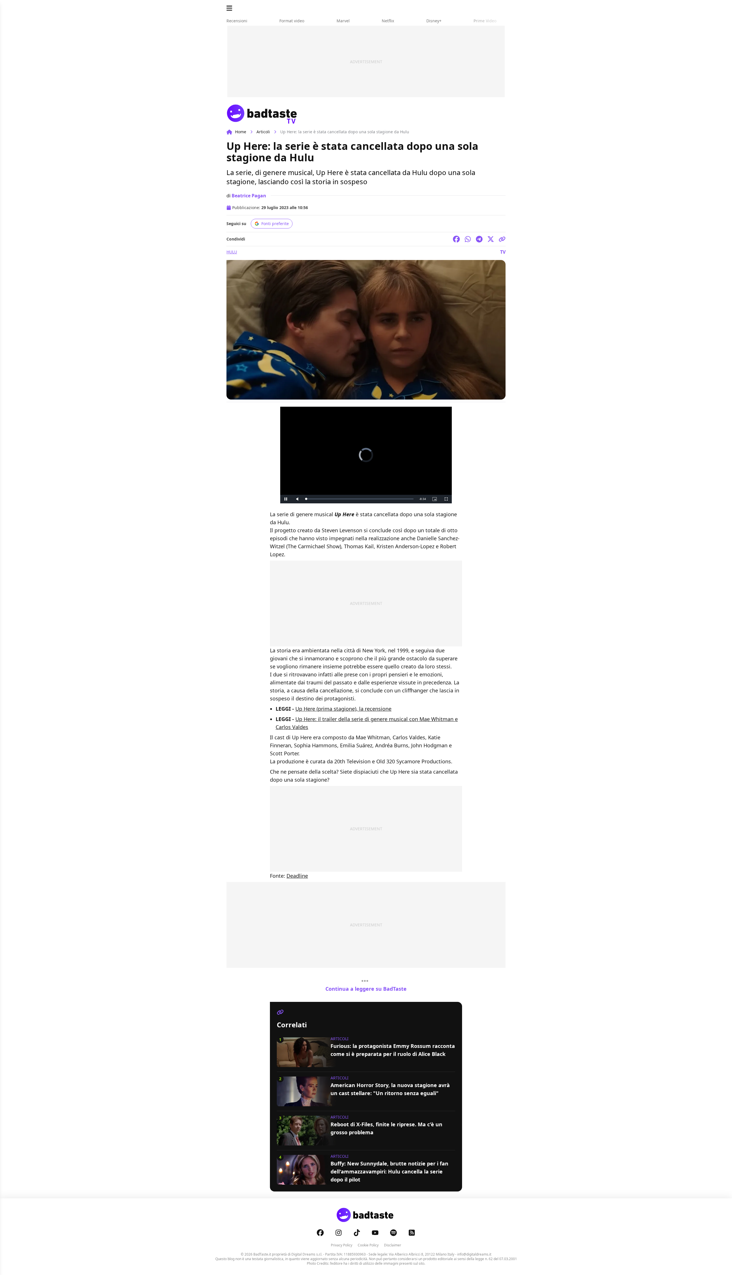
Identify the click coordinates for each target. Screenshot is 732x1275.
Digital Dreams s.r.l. (306, 1254)
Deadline (297, 875)
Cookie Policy (368, 1245)
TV (503, 252)
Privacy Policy (341, 1245)
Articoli (263, 131)
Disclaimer (392, 1245)
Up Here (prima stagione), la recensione (343, 708)
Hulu (231, 252)
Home (240, 131)
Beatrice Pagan (249, 195)
